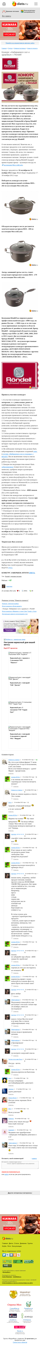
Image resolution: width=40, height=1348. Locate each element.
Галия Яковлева (7, 1277)
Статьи (16, 1243)
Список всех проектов (20, 1342)
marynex (9, 586)
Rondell (7, 576)
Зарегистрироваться (11, 1172)
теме (35, 451)
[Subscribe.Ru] (18, 1255)
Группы (10, 48)
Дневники (23, 1243)
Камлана (11, 1118)
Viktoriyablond (15, 1000)
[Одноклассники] (15, 1255)
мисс (9, 1109)
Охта (9, 802)
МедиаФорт (6, 1272)
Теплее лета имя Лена (15, 1059)
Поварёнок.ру (28, 1308)
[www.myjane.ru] (13, 1318)
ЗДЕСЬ (32, 573)
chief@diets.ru (17, 1277)
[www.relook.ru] (20, 1329)
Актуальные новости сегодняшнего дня (15, 614)
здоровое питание (16, 576)
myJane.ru (13, 1320)
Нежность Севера (13, 760)
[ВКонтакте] (11, 1255)
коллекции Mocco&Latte (13, 165)
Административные (20, 48)
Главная (4, 48)
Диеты (11, 1243)
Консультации (17, 1246)
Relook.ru (20, 1331)
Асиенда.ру (27, 1320)
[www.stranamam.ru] (14, 1307)
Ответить (11, 773)
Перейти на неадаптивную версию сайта (20, 43)
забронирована (7, 467)
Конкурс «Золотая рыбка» (10, 603)
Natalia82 (11, 1130)
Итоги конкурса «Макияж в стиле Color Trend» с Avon (19, 611)
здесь (10, 568)
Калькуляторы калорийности (29, 11)
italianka (10, 1089)
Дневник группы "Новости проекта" (15, 600)
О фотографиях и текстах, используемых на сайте (17, 1283)
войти (7, 1174)
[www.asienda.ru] (27, 1318)
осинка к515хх (15, 777)
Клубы (4, 1246)
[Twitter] (4, 1255)
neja (9, 1078)
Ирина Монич (12, 1098)
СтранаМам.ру (14, 1308)
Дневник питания (12, 11)
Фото (9, 1246)
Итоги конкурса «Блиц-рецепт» (12, 606)
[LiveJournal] (7, 1255)
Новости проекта (32, 48)
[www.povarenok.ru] (28, 1307)
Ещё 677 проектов (10, 648)
